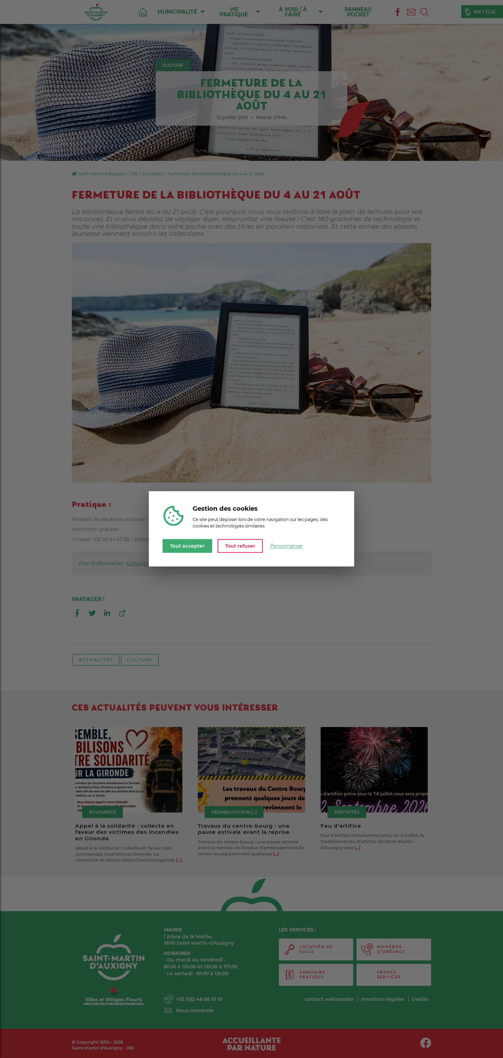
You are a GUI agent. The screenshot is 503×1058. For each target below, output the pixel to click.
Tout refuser (240, 546)
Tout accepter (187, 546)
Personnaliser (286, 546)
